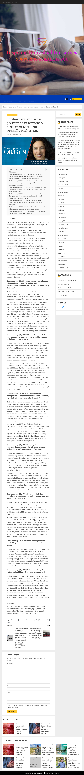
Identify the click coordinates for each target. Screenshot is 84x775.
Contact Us (43, 101)
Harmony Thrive (62, 307)
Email (9, 692)
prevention (46, 620)
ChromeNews (47, 773)
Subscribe (78, 99)
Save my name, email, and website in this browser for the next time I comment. (27, 706)
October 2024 (62, 232)
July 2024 (61, 242)
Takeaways (12, 172)
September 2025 (63, 192)
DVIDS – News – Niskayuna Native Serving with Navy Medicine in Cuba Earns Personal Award (68, 134)
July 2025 (61, 199)
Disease (27, 620)
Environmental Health (9, 97)
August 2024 (62, 239)
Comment (10, 663)
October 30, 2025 (17, 134)
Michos (41, 620)
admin (9, 134)
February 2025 (62, 217)
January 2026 (62, 178)
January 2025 (62, 221)
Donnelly (33, 620)
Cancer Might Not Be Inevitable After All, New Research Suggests (21, 730)
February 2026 (62, 174)
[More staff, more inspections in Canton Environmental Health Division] (35, 762)
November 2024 (63, 228)
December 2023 (63, 268)
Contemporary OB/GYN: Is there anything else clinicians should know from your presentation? (27, 212)
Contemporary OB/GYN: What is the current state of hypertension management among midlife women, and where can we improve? (26, 183)
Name (9, 686)
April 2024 (61, 253)
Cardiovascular (14, 620)
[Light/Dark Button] (66, 99)
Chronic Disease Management (27, 101)
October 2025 (62, 188)
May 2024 (61, 250)
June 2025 (61, 203)
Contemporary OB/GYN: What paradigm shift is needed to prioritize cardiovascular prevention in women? (27, 208)
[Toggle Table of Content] (46, 169)
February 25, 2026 (74, 767)
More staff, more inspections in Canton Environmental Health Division (67, 160)
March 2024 (61, 257)
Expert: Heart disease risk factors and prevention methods (46, 729)
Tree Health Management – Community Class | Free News (74, 762)
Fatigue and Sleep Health (27, 97)
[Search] (70, 99)
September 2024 (63, 235)
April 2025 (61, 210)
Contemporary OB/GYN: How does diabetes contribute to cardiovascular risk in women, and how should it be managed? (27, 202)
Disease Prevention (44, 97)
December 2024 (63, 224)
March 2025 (61, 214)
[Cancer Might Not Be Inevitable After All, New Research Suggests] (8, 728)
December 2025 (63, 181)
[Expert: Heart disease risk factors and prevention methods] (34, 728)
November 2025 (63, 185)
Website (9, 699)
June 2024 (61, 246)
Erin (37, 620)
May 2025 (61, 206)
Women (9, 622)
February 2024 (62, 260)
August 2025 (62, 196)
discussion (21, 620)
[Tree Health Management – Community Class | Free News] (61, 762)
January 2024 (62, 264)
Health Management (8, 101)
